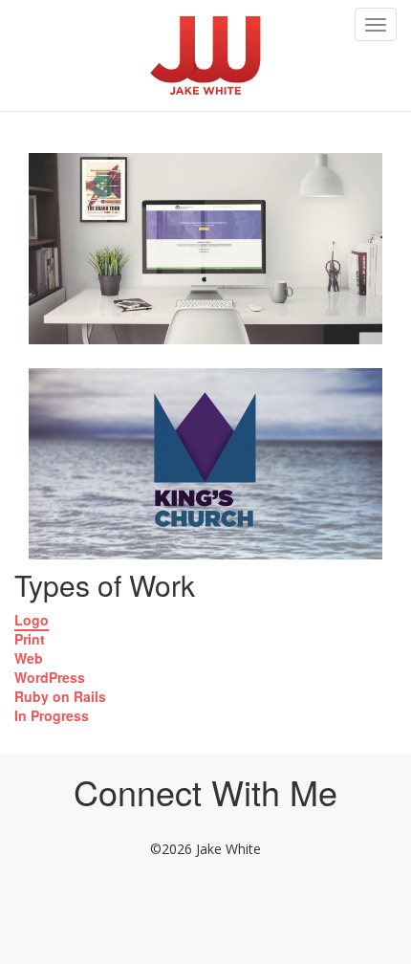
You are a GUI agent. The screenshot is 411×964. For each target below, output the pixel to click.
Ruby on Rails (60, 696)
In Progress (51, 715)
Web (28, 658)
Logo (31, 619)
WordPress (49, 677)
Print (29, 638)
